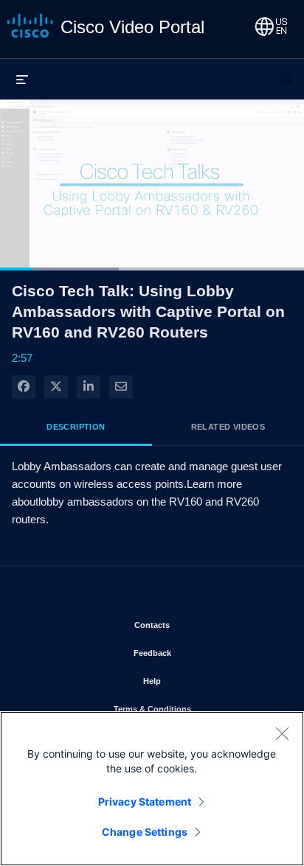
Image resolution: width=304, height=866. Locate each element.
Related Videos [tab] (228, 426)
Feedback (196, 652)
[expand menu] (22, 79)
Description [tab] (75, 426)
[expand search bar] (286, 71)
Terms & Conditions (195, 708)
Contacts (195, 624)
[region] (152, 788)
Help (195, 680)
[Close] (281, 733)
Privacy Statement (144, 801)
